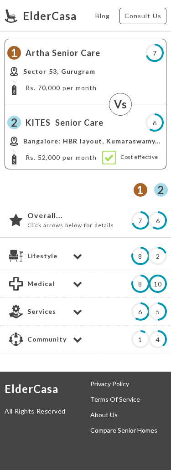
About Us (104, 415)
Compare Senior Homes (123, 430)
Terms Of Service (115, 399)
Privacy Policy (109, 384)
